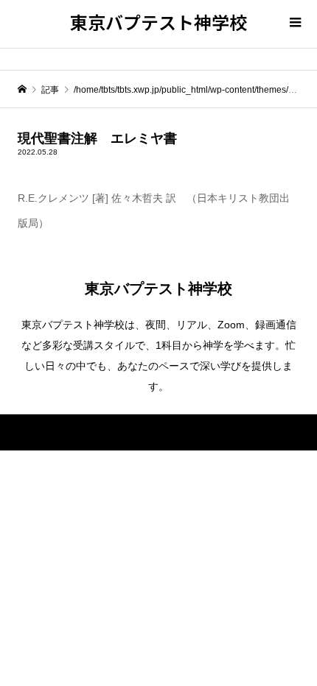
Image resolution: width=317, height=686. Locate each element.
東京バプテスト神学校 (158, 22)
